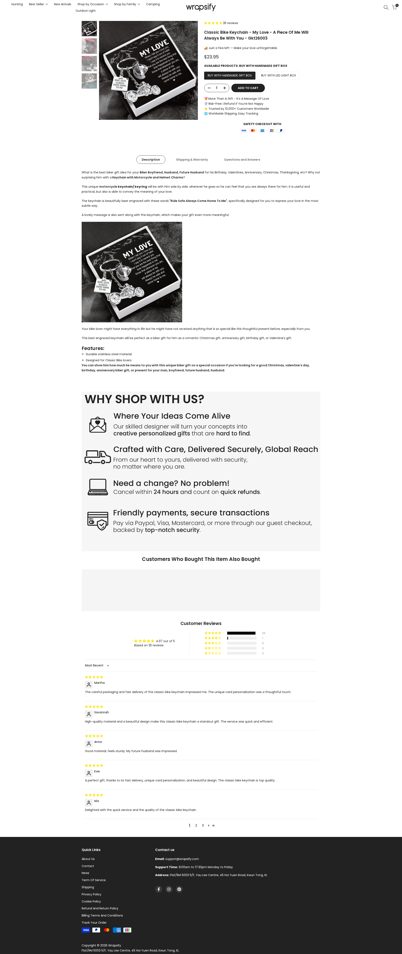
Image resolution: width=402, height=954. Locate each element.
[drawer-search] (386, 7)
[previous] (107, 70)
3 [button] (203, 825)
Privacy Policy (91, 894)
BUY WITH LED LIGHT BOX (278, 75)
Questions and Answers (242, 159)
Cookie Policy (91, 901)
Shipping (88, 887)
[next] (189, 70)
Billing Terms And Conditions (102, 915)
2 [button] (196, 825)
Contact (88, 866)
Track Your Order (94, 922)
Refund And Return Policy (100, 908)
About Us (88, 859)
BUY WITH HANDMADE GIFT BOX (230, 75)
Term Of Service (94, 880)
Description (151, 159)
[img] (94, 677)
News (85, 873)
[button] (213, 23)
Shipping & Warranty (192, 159)
